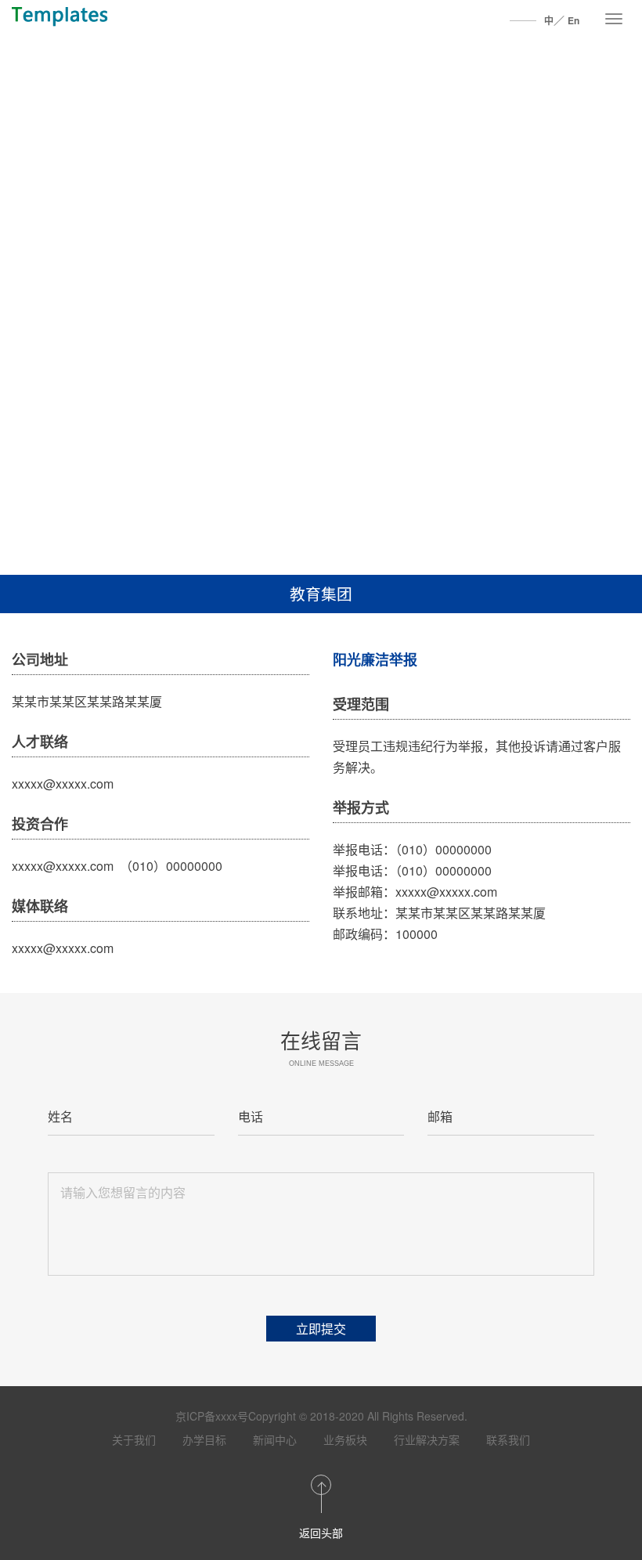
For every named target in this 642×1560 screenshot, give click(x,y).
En (573, 20)
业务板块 (345, 1439)
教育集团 (321, 593)
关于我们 (134, 1439)
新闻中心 (275, 1439)
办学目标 (204, 1439)
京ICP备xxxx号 (211, 1416)
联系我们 (508, 1439)
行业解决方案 (427, 1439)
